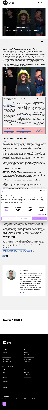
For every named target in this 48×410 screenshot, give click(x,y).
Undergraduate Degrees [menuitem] (29, 354)
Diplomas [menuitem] (26, 352)
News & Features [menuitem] (6, 349)
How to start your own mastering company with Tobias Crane (17, 250)
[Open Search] (41, 2)
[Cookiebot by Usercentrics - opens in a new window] (41, 191)
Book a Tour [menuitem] (5, 383)
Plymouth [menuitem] (4, 377)
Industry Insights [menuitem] (6, 363)
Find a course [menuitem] (27, 361)
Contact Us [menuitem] (4, 387)
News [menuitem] (3, 354)
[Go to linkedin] (23, 292)
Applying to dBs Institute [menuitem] (7, 366)
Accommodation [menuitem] (27, 377)
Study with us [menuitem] (27, 369)
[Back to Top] (4, 404)
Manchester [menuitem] (5, 374)
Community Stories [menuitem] (6, 357)
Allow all (39, 218)
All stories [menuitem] (4, 352)
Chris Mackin (7, 27)
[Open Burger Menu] (45, 3)
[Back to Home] (8, 2)
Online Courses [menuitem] (27, 359)
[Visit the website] (21, 292)
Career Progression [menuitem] (6, 361)
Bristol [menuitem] (3, 372)
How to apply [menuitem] (27, 372)
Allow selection (24, 218)
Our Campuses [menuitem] (5, 369)
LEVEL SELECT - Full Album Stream (9, 131)
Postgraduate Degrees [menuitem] (29, 357)
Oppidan (38, 124)
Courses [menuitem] (26, 349)
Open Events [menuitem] (5, 381)
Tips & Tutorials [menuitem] (5, 359)
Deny (9, 218)
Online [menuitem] (3, 379)
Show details (41, 214)
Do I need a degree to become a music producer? (14, 249)
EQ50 (24, 114)
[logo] (7, 343)
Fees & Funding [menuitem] (27, 374)
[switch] (18, 210)
